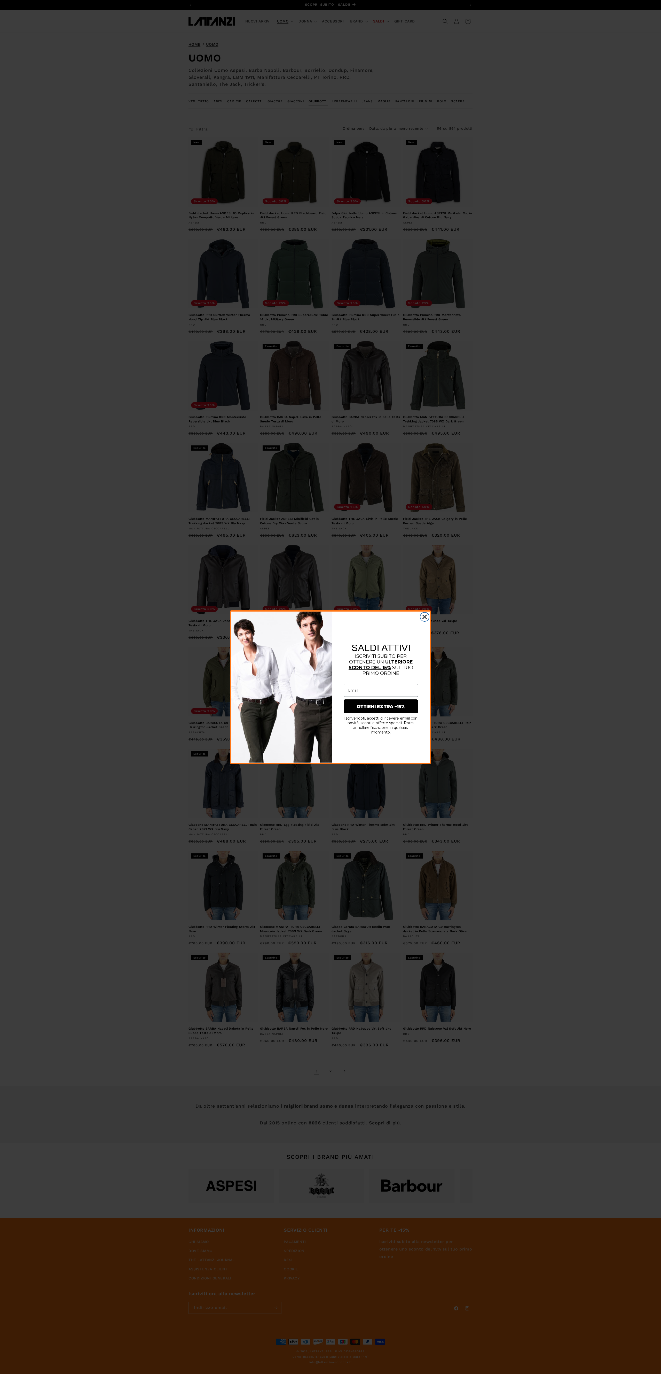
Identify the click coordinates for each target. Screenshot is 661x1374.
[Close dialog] (424, 616)
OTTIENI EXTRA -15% (381, 706)
